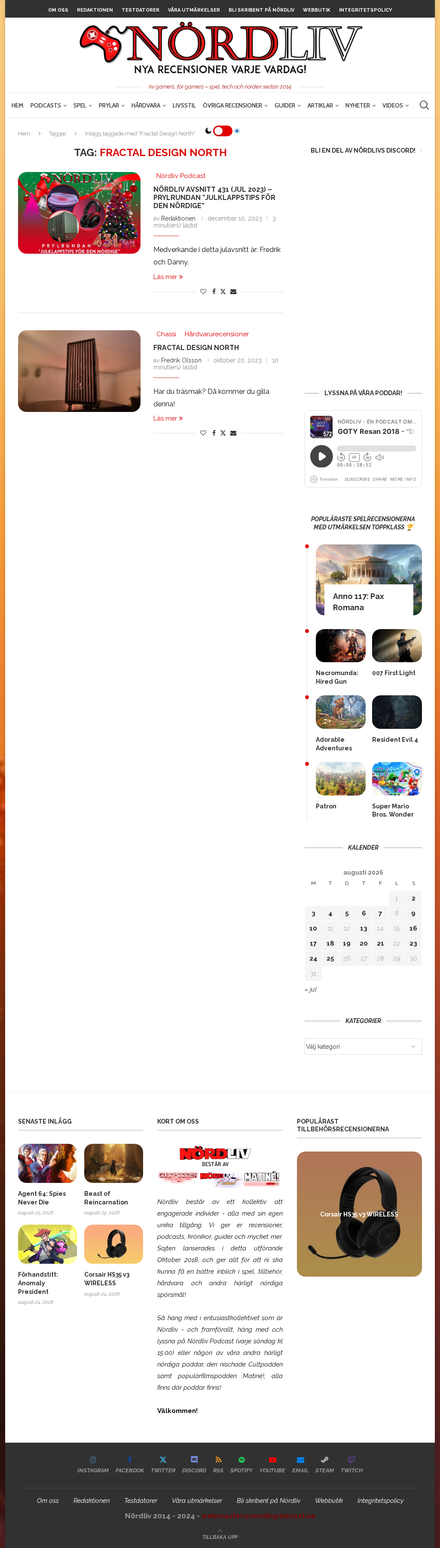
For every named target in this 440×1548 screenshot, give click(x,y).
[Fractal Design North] (79, 371)
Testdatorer (140, 10)
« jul (311, 989)
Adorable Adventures (334, 744)
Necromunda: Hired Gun (337, 677)
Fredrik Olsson (181, 360)
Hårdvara (145, 105)
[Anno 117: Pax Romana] (369, 579)
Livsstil (184, 105)
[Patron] (341, 778)
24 (313, 958)
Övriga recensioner (232, 105)
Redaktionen (95, 10)
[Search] (424, 105)
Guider (285, 105)
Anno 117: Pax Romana (358, 601)
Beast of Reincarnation (106, 1198)
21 (380, 943)
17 (313, 943)
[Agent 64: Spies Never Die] (47, 1163)
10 (313, 928)
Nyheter (357, 105)
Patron (326, 806)
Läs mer (165, 277)
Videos (392, 105)
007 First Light (394, 673)
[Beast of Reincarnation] (113, 1163)
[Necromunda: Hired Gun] (341, 645)
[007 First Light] (397, 645)
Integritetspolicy (365, 10)
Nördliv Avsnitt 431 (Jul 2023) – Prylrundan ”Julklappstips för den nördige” (214, 197)
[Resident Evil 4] (397, 711)
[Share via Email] (233, 291)
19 (347, 943)
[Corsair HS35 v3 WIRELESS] (113, 1244)
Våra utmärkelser (194, 10)
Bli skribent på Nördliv (261, 10)
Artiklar (320, 105)
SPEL (79, 105)
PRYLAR (109, 105)
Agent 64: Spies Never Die (42, 1198)
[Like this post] (203, 291)
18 (330, 943)
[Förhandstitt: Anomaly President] (47, 1244)
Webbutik (316, 10)
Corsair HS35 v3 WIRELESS (106, 1279)
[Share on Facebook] (214, 291)
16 (413, 928)
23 (413, 943)
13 (363, 928)
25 (330, 958)
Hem (18, 105)
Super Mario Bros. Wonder (393, 810)
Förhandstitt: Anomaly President (38, 1283)
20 (364, 943)
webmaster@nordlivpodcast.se (258, 1515)
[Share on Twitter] (223, 291)
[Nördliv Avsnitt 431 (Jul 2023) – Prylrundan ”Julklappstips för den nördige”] (79, 213)
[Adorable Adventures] (341, 711)
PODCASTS (46, 105)
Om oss (58, 10)
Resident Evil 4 (395, 739)
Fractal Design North (196, 348)
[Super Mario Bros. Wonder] (397, 778)
